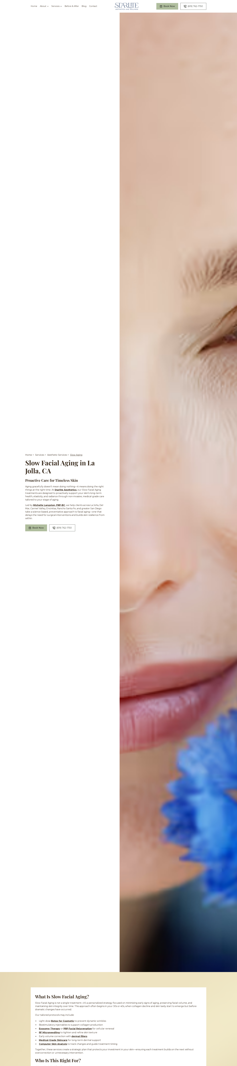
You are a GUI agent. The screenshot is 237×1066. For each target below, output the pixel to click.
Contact (93, 6)
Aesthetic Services (57, 455)
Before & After (72, 6)
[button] (44, 6)
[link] (127, 6)
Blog (84, 6)
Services (39, 455)
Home (34, 6)
